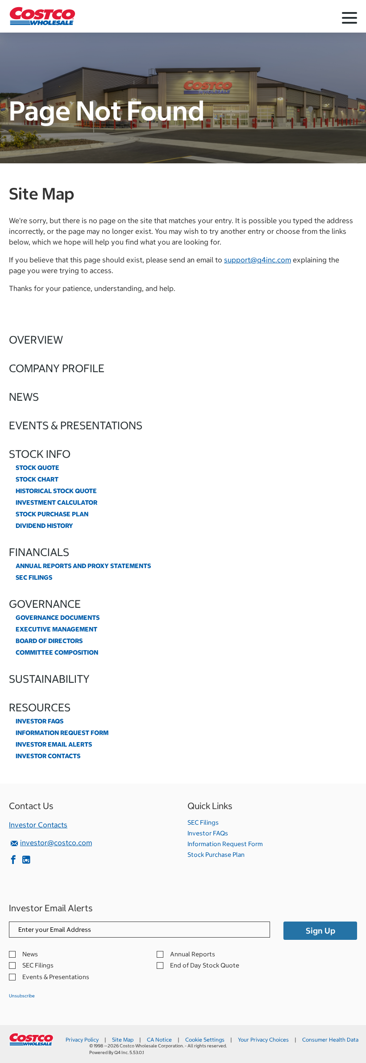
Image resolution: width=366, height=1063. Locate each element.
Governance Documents (58, 618)
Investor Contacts (48, 756)
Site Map (122, 1039)
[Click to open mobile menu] (349, 19)
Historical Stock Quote (56, 491)
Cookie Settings (205, 1039)
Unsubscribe (22, 996)
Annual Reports (192, 954)
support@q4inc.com (257, 259)
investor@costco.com (56, 842)
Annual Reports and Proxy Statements (83, 566)
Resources (40, 707)
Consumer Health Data (330, 1039)
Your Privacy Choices (263, 1039)
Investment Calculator (56, 502)
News (24, 396)
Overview (36, 339)
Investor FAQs (39, 721)
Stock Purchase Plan (52, 514)
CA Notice (159, 1039)
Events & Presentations (75, 425)
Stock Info (40, 453)
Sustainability (49, 678)
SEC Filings (34, 577)
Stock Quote (37, 468)
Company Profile (56, 368)
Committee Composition (57, 652)
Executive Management (56, 629)
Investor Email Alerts (54, 744)
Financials (39, 552)
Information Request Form (62, 733)
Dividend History (44, 526)
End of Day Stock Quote (204, 965)
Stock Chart (37, 479)
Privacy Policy (82, 1039)
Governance (45, 603)
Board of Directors (49, 641)
